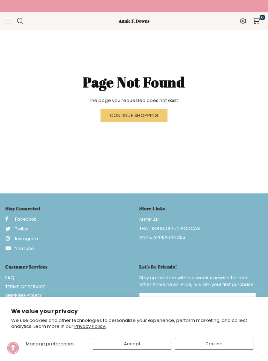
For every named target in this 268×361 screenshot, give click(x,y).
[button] (13, 348)
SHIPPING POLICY (23, 295)
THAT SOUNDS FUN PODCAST (170, 228)
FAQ (9, 277)
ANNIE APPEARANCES (162, 237)
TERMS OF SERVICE (25, 286)
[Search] (20, 21)
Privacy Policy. (90, 326)
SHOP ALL (149, 219)
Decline (214, 343)
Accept (132, 343)
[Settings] (243, 21)
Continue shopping (134, 115)
